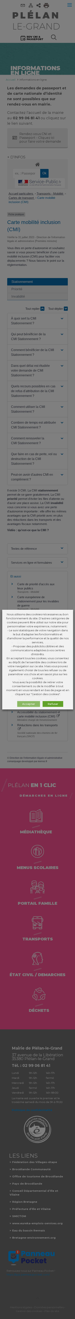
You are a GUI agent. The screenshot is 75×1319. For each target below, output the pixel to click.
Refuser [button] (52, 703)
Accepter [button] (28, 703)
